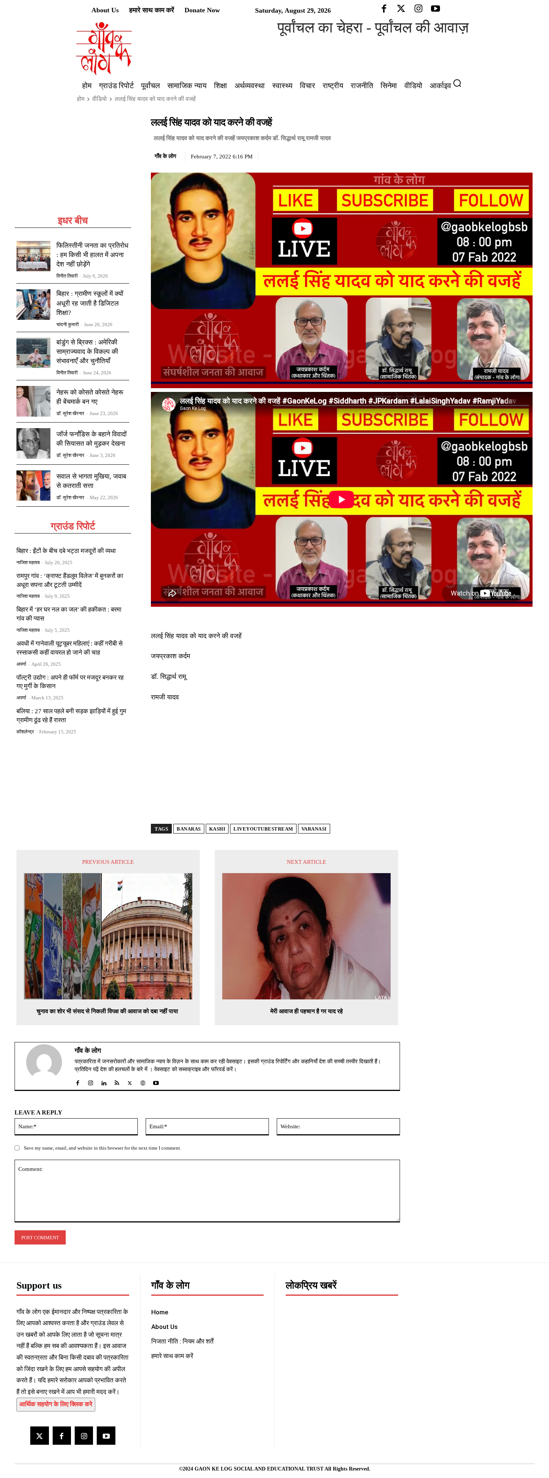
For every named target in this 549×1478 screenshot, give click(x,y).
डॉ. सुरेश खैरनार (70, 413)
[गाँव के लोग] (48, 1066)
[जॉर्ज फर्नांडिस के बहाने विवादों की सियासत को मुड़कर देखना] (33, 443)
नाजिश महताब (28, 562)
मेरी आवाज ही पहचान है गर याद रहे (306, 1011)
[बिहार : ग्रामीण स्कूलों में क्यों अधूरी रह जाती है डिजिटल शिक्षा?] (33, 304)
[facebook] (77, 1081)
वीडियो (99, 99)
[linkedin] (103, 1081)
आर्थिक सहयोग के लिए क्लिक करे (55, 1404)
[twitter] (130, 1081)
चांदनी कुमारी (67, 324)
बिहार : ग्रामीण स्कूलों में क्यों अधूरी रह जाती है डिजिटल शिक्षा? (89, 303)
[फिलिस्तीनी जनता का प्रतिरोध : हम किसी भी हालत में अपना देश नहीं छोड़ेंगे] (33, 256)
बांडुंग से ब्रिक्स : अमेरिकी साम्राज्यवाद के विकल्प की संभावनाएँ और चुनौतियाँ (87, 351)
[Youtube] (106, 1435)
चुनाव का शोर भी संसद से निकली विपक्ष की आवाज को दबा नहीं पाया (108, 1011)
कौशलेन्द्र (25, 732)
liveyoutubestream (263, 829)
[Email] (525, 155)
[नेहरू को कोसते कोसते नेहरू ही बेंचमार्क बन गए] (33, 401)
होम (80, 99)
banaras (189, 829)
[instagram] (90, 1081)
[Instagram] (84, 1435)
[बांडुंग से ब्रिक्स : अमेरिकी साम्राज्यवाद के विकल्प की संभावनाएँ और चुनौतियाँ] (33, 353)
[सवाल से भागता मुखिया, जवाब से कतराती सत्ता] (33, 485)
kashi (217, 829)
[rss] (117, 1081)
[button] (460, 83)
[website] (143, 1081)
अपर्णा (21, 664)
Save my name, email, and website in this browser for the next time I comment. (102, 1148)
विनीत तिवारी (67, 276)
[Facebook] (473, 155)
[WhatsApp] (507, 155)
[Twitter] (490, 155)
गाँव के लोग (165, 156)
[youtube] (156, 1081)
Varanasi (314, 829)
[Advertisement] (72, 165)
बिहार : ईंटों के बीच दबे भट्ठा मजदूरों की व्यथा (66, 550)
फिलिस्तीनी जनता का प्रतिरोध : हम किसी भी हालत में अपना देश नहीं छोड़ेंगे (92, 255)
